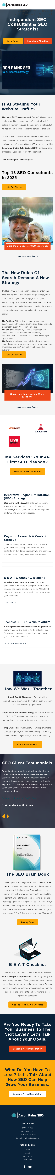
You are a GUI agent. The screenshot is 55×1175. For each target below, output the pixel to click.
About (27, 1153)
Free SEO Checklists (42, 11)
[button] (4, 816)
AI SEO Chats (46, 14)
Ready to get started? (27, 744)
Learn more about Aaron (27, 256)
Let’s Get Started (14, 187)
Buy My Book (21, 14)
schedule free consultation (27, 471)
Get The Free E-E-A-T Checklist (27, 1004)
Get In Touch (13, 41)
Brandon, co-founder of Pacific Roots (19, 798)
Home (19, 11)
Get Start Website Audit (14, 643)
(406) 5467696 (27, 1128)
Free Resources (27, 1156)
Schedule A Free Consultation (27, 1048)
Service (27, 11)
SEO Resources (45, 17)
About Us (33, 14)
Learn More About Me (37, 41)
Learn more (9, 602)
